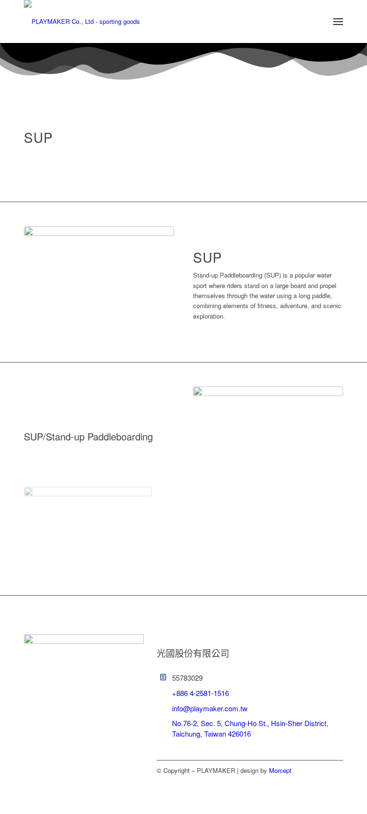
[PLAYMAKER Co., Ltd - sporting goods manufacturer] (88, 21)
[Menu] (338, 21)
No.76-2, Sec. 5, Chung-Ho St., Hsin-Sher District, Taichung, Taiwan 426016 (250, 728)
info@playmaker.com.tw (210, 708)
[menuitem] (338, 21)
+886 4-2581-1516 (200, 693)
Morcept (280, 770)
